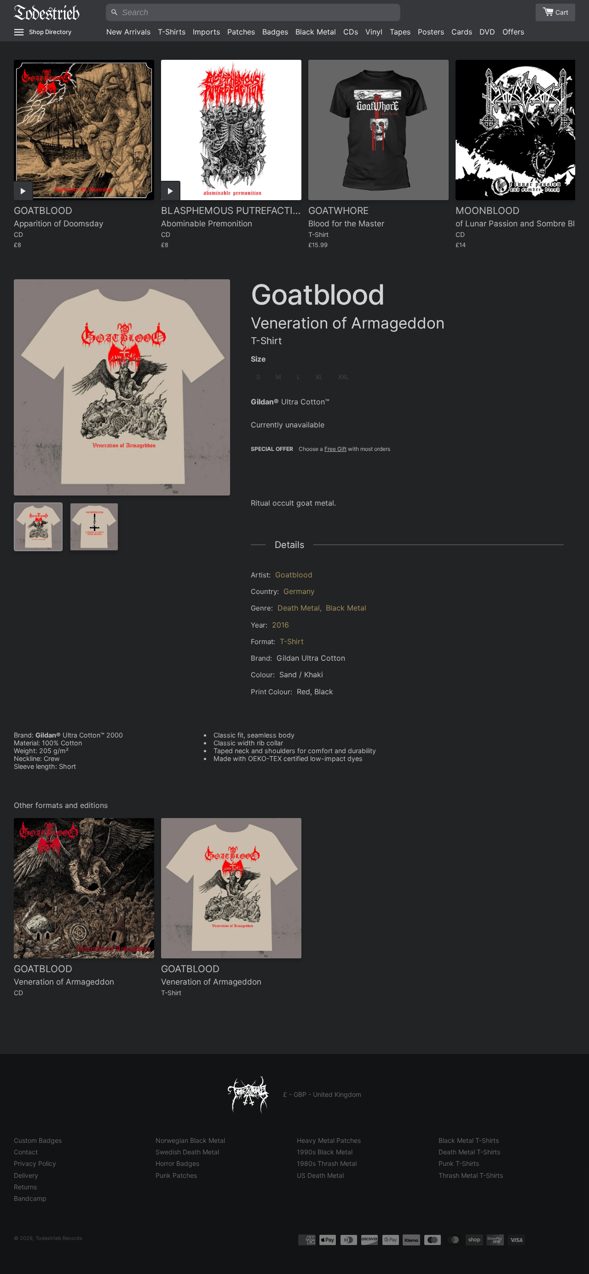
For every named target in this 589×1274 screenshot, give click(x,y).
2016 (280, 624)
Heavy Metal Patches (329, 1140)
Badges (275, 31)
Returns (25, 1187)
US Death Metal (320, 1175)
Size (258, 358)
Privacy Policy (35, 1163)
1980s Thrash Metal (327, 1163)
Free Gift (335, 448)
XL (319, 376)
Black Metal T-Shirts (469, 1140)
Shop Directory (50, 31)
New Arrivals (128, 31)
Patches (241, 31)
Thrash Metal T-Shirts (471, 1175)
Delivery (26, 1175)
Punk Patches (176, 1175)
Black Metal (315, 31)
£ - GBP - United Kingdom (322, 1094)
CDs (350, 31)
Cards (461, 31)
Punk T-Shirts (459, 1163)
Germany (299, 591)
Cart (561, 12)
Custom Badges (38, 1140)
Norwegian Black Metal (190, 1140)
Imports (206, 31)
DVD (487, 31)
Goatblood (293, 574)
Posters (431, 31)
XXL (343, 376)
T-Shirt (292, 641)
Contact (26, 1152)
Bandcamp (30, 1198)
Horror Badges (177, 1163)
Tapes (400, 31)
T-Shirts (171, 31)
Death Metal (298, 607)
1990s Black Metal (324, 1152)
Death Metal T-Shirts (469, 1152)
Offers (513, 31)
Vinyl (373, 31)
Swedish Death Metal (187, 1152)
